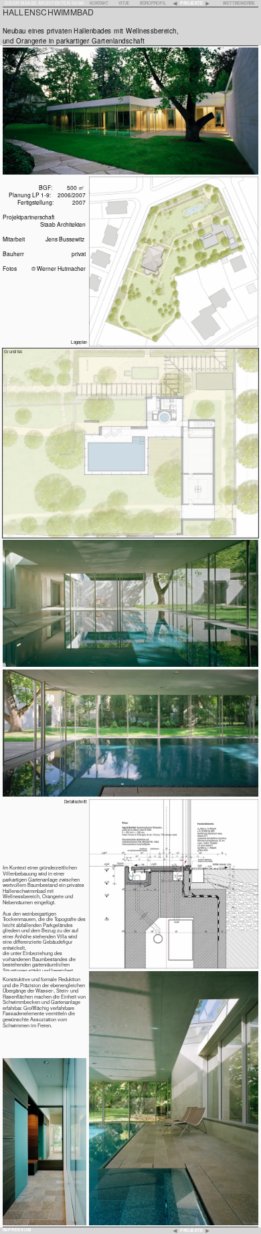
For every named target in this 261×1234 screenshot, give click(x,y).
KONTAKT (99, 3)
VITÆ (123, 3)
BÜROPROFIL (153, 3)
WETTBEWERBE (239, 3)
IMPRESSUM (17, 1230)
